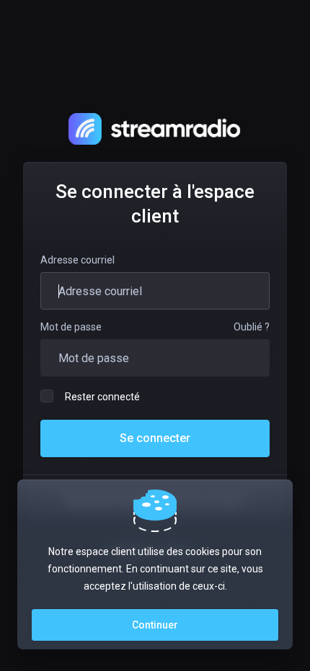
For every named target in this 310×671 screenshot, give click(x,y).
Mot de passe (71, 327)
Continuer (155, 625)
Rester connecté (102, 396)
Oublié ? (252, 327)
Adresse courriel (77, 260)
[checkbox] (46, 395)
